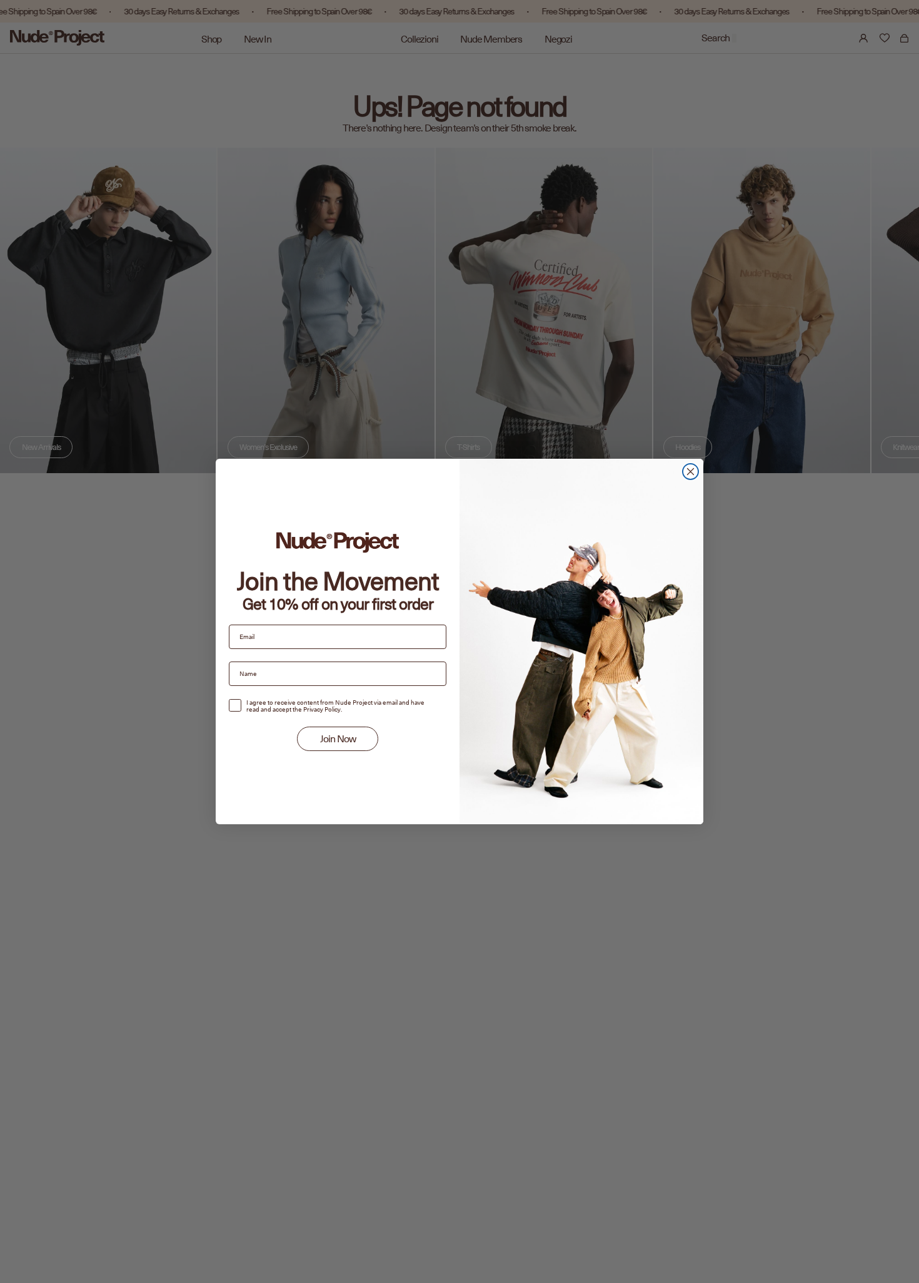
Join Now (338, 739)
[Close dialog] (690, 471)
